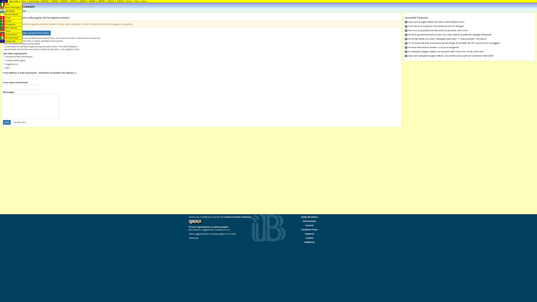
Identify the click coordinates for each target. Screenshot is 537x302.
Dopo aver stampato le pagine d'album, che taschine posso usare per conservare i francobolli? (451, 55)
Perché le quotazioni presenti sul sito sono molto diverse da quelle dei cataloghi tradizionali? (449, 34)
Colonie (8, 21)
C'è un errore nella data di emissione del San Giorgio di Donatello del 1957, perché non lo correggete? (454, 43)
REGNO (45, 1)
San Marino (10, 11)
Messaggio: (9, 92)
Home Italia (13, 1)
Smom (7, 18)
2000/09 (101, 1)
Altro (137, 1)
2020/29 (120, 1)
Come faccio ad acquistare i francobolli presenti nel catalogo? (436, 26)
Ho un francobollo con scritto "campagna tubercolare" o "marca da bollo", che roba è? (447, 38)
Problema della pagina (15, 60)
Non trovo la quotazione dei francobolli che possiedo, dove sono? (438, 30)
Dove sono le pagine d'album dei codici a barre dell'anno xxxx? (436, 22)
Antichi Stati (34, 1)
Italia (7, 4)
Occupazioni (10, 24)
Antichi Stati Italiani (12, 8)
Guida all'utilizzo (309, 217)
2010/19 (111, 1)
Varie (144, 1)
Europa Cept (10, 41)
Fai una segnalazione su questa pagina (208, 227)
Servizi (129, 1)
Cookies (309, 238)
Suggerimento (11, 64)
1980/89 (82, 1)
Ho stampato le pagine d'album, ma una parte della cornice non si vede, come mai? (446, 51)
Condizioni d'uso (309, 229)
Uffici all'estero (11, 28)
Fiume (7, 31)
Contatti (309, 225)
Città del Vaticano (10, 14)
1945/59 (54, 1)
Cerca (23, 1)
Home (3, 1)
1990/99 (92, 1)
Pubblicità (309, 242)
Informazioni (309, 221)
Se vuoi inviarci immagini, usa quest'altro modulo (27, 33)
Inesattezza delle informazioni (18, 56)
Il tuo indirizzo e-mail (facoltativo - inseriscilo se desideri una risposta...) (39, 72)
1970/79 (73, 1)
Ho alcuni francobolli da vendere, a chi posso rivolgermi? (433, 47)
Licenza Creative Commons (237, 217)
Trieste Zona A (11, 34)
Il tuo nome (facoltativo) (15, 82)
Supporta (309, 233)
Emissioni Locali (11, 38)
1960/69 (64, 1)
